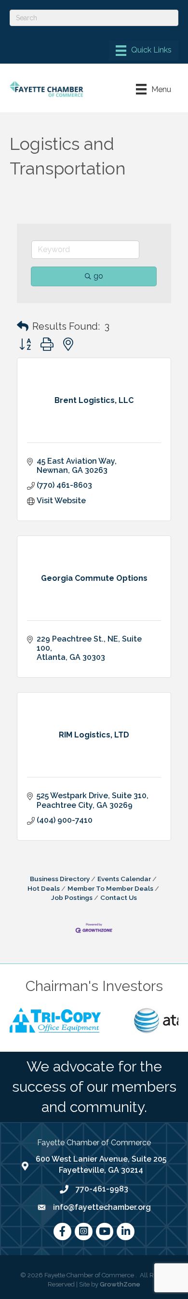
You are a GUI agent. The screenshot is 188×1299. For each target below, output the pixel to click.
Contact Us (118, 897)
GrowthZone (120, 1284)
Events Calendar (124, 879)
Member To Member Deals (110, 888)
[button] (22, 326)
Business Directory (60, 879)
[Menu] (143, 50)
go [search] (98, 276)
